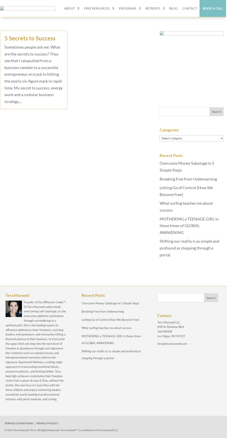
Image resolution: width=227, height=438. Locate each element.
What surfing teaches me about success (107, 328)
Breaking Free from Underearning (188, 178)
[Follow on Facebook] (162, 424)
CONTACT (189, 8)
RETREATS (152, 8)
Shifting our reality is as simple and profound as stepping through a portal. (189, 248)
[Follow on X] (172, 424)
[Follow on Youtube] (192, 424)
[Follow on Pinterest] (203, 424)
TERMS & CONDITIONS (18, 423)
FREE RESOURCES (97, 8)
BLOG (173, 8)
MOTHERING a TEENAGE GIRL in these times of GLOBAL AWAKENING (189, 225)
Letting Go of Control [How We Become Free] (110, 319)
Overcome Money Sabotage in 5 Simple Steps (110, 303)
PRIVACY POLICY (47, 423)
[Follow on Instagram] (182, 424)
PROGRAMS (127, 8)
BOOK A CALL (213, 8)
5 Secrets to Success (29, 38)
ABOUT (69, 8)
